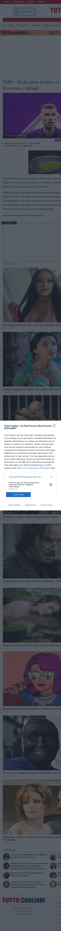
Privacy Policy (46, 505)
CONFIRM (18, 495)
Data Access (30, 505)
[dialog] (30, 465)
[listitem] (30, 476)
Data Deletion (14, 505)
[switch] (50, 484)
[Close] (55, 426)
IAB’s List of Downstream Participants (34, 468)
